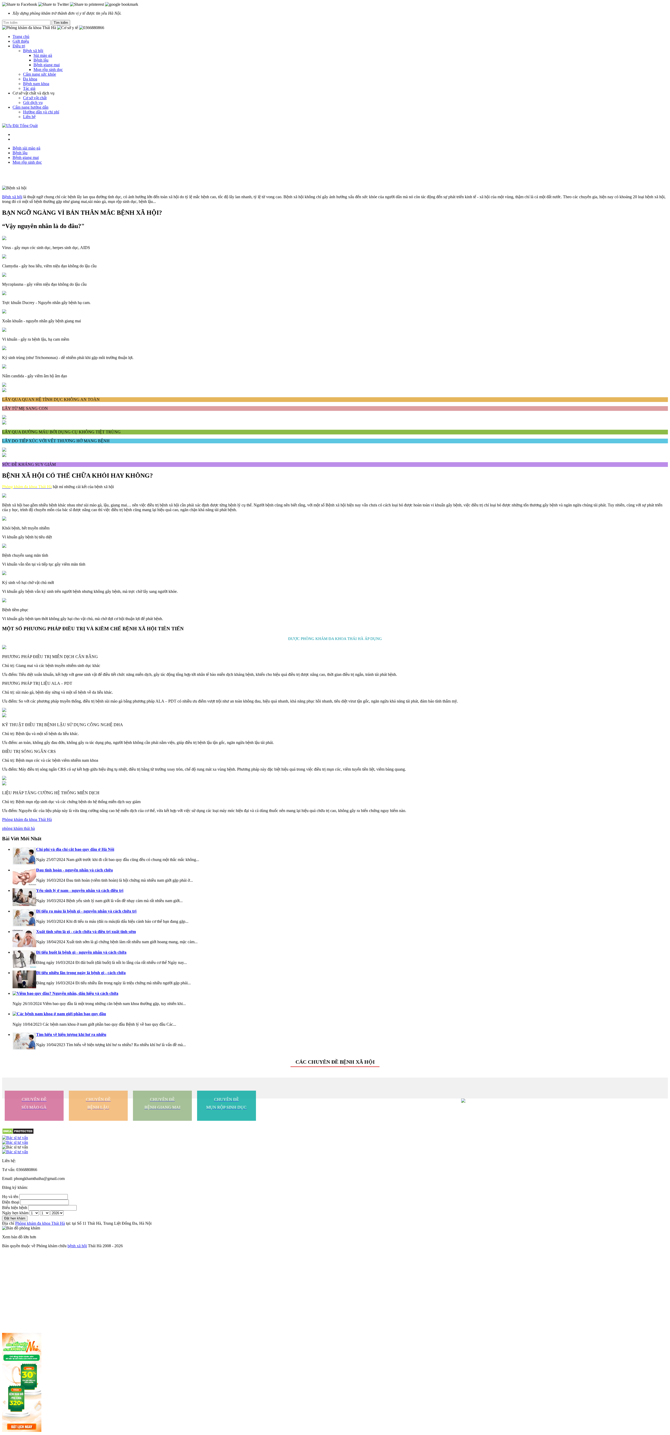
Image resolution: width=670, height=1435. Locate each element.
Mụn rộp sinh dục (48, 69)
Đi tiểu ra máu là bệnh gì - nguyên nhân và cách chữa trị (86, 911)
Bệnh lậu (41, 60)
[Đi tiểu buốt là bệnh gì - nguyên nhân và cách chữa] (24, 966)
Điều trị (19, 46)
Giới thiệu (21, 41)
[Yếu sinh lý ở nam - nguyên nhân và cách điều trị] (24, 904)
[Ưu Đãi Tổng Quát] (20, 125)
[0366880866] (335, 1137)
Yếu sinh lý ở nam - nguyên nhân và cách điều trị (79, 890)
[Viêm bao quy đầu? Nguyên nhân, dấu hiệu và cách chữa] (15, 994)
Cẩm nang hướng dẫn (30, 107)
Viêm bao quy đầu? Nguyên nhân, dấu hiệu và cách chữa (67, 993)
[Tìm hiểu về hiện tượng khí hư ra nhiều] (24, 1048)
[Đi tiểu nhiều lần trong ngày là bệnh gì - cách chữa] (24, 987)
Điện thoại (10, 1202)
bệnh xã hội (77, 1246)
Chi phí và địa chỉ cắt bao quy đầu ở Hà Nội (75, 849)
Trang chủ (21, 36)
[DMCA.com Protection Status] (18, 1133)
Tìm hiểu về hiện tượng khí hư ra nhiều (71, 1034)
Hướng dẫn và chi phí (41, 112)
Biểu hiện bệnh (14, 1207)
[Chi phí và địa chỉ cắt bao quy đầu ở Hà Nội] (24, 863)
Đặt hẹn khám (14, 1218)
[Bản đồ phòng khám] (335, 1152)
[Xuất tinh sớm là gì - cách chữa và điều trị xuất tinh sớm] (24, 945)
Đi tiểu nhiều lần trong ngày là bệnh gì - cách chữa (81, 972)
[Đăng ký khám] (335, 1147)
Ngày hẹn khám (15, 1213)
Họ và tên (10, 1196)
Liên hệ (29, 116)
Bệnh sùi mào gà (26, 148)
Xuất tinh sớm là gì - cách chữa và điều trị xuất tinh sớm (86, 931)
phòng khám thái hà (18, 828)
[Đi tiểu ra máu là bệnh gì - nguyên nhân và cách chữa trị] (24, 925)
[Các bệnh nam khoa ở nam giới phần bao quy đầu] (15, 1014)
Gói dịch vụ (33, 102)
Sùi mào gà (43, 55)
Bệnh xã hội (12, 197)
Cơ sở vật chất (35, 98)
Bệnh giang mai (47, 65)
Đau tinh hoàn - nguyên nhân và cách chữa (74, 870)
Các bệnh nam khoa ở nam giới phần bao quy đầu (61, 1014)
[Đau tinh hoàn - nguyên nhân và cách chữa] (24, 884)
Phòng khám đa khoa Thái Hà (27, 819)
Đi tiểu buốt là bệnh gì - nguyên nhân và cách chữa (81, 952)
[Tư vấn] (335, 1142)
